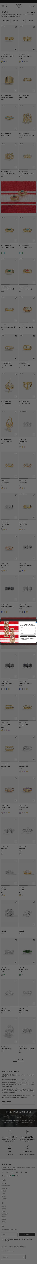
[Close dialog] (36, 622)
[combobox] (27, 633)
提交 (27, 636)
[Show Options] (34, 633)
